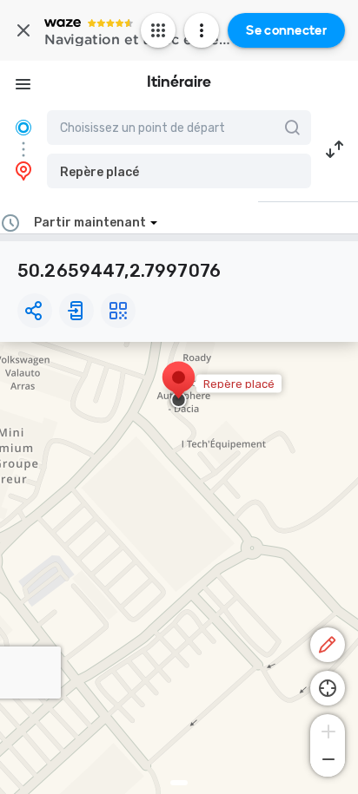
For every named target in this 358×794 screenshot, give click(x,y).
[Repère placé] (178, 386)
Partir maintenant (90, 222)
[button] (179, 171)
